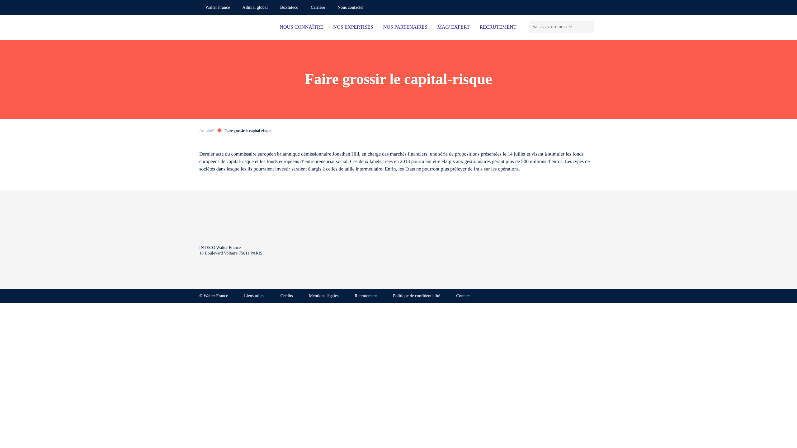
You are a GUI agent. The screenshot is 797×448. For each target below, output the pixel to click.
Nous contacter (350, 7)
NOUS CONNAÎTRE (301, 27)
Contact (463, 296)
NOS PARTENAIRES (405, 27)
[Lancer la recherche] (589, 27)
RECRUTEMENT (497, 27)
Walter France (217, 7)
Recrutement (366, 296)
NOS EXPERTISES (353, 27)
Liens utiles (254, 296)
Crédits (286, 296)
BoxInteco (289, 7)
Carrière (318, 7)
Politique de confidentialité (416, 296)
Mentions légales (323, 296)
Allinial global (255, 7)
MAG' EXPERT (453, 27)
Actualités (207, 130)
